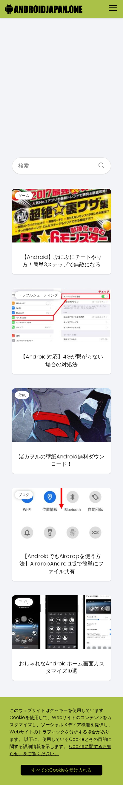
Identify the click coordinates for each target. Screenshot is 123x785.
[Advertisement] (61, 90)
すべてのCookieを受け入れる (61, 770)
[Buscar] (99, 163)
